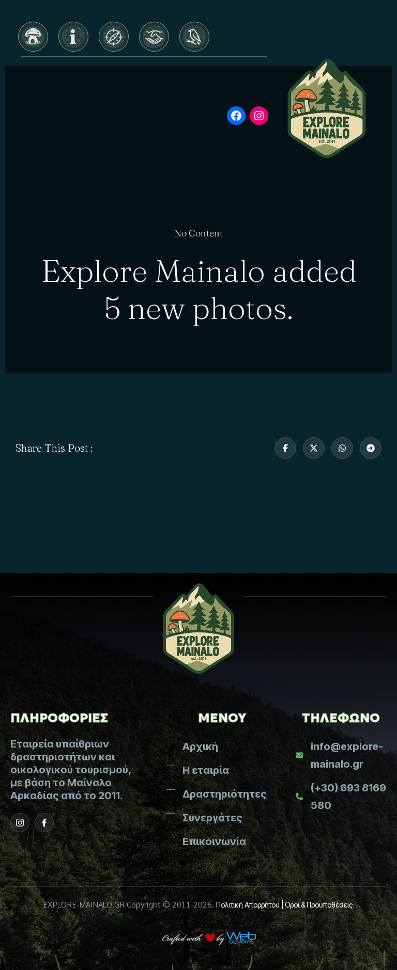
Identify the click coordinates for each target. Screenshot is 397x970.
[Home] (33, 37)
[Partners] (154, 37)
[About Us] (73, 37)
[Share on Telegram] (370, 448)
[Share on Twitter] (313, 448)
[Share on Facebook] (285, 448)
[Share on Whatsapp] (342, 448)
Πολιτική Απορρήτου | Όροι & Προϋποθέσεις (284, 904)
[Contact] (194, 37)
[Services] (114, 37)
